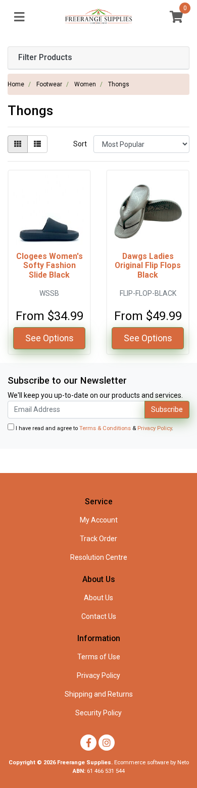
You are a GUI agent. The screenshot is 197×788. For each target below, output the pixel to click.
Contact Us (98, 616)
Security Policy (98, 713)
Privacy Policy (154, 428)
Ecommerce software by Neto (151, 762)
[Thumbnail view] (18, 144)
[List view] (37, 144)
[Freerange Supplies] (98, 17)
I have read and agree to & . (93, 428)
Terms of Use (98, 657)
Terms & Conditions (105, 428)
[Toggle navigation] (19, 17)
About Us (98, 598)
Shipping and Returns (99, 694)
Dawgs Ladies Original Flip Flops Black (148, 265)
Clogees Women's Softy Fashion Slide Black (49, 265)
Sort (80, 144)
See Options (49, 338)
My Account (99, 520)
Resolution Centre (98, 557)
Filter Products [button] (45, 57)
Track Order (98, 539)
